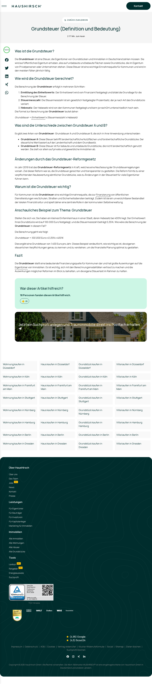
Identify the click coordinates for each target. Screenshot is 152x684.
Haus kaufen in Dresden (54, 443)
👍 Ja (24, 301)
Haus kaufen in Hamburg (54, 422)
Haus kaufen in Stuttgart (54, 397)
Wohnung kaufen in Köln (16, 376)
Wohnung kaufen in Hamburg (19, 422)
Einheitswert (38, 117)
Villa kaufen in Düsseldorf (130, 364)
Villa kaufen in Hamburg (129, 422)
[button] (6, 60)
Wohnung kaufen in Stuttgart (19, 397)
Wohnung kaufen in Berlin (17, 434)
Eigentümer (21, 267)
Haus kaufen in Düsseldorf (55, 364)
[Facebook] (68, 657)
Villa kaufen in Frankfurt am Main (131, 387)
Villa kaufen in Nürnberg (129, 410)
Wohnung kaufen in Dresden (18, 443)
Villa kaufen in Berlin (127, 434)
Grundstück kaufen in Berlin (94, 434)
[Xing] (79, 657)
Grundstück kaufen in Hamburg (90, 424)
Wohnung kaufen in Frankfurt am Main (19, 387)
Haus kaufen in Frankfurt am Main (56, 387)
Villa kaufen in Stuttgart (129, 397)
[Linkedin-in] (84, 657)
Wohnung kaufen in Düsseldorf (13, 366)
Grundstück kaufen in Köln (93, 376)
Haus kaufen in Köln (51, 376)
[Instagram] (73, 657)
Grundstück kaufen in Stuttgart (90, 399)
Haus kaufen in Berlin (52, 434)
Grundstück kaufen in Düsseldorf (90, 366)
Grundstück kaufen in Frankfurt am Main (90, 387)
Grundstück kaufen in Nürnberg (90, 411)
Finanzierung (103, 194)
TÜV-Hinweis (34, 603)
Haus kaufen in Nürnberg (54, 410)
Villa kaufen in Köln (126, 376)
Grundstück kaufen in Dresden (90, 445)
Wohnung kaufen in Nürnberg (19, 410)
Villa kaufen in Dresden (128, 443)
